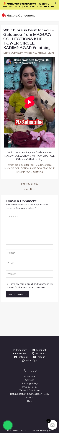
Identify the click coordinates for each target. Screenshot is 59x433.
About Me (29, 376)
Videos (28, 52)
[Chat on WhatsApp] (7, 425)
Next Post (30, 189)
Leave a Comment (13, 52)
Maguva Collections (21, 15)
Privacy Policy (29, 387)
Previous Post (29, 184)
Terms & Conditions (29, 390)
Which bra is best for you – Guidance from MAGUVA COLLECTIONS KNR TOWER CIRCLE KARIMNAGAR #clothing (29, 168)
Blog (29, 401)
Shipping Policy (29, 383)
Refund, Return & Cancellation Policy (29, 394)
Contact (29, 380)
